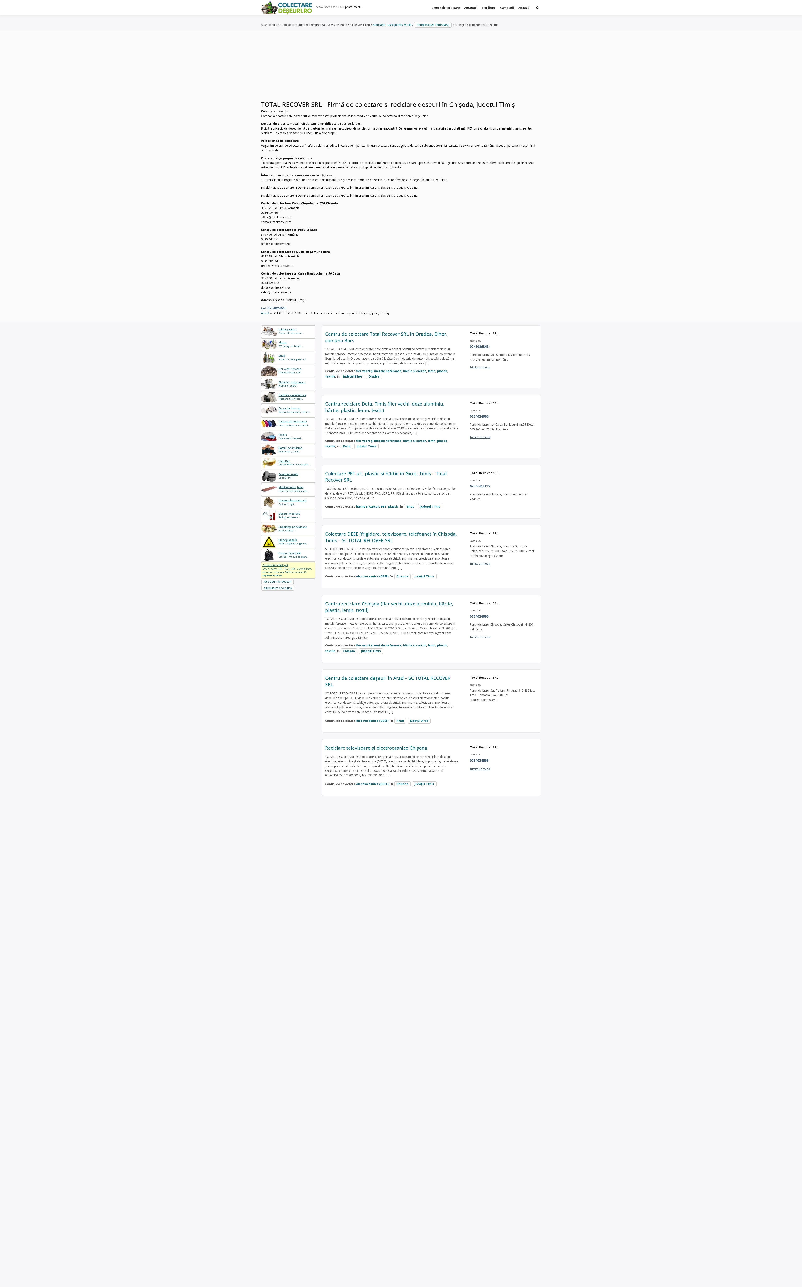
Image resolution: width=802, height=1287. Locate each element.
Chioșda (349, 651)
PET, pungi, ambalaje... (291, 344)
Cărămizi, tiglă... (293, 502)
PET (384, 507)
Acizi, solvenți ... (293, 528)
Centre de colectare (445, 8)
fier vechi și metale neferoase (378, 371)
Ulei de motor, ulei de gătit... (294, 462)
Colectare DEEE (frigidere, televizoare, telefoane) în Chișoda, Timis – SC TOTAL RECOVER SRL (391, 537)
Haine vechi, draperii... (291, 436)
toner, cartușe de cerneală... (294, 423)
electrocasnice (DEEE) (372, 576)
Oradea (373, 376)
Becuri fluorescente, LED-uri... (295, 410)
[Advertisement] (401, 68)
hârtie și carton (414, 371)
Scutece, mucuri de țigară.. (293, 554)
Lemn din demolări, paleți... (294, 489)
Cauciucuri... (288, 475)
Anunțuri (470, 8)
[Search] (537, 7)
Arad (400, 721)
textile (330, 376)
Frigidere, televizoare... (292, 396)
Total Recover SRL (484, 333)
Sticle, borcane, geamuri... (293, 357)
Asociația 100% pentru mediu (392, 25)
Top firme (489, 8)
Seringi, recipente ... (290, 515)
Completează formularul (432, 25)
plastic (442, 371)
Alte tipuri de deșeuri (277, 582)
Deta (346, 446)
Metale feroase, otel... (290, 370)
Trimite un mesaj (480, 367)
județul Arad (419, 721)
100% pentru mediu (349, 7)
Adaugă (523, 8)
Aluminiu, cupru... (292, 383)
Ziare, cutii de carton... (291, 331)
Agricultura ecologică (278, 588)
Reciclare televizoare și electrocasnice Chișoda (376, 748)
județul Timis (366, 446)
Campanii (507, 8)
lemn (431, 371)
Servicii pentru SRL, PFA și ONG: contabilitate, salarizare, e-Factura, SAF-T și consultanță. (287, 570)
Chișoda (402, 576)
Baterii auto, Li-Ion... (290, 449)
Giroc (410, 507)
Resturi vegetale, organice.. (293, 541)
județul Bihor (352, 376)
